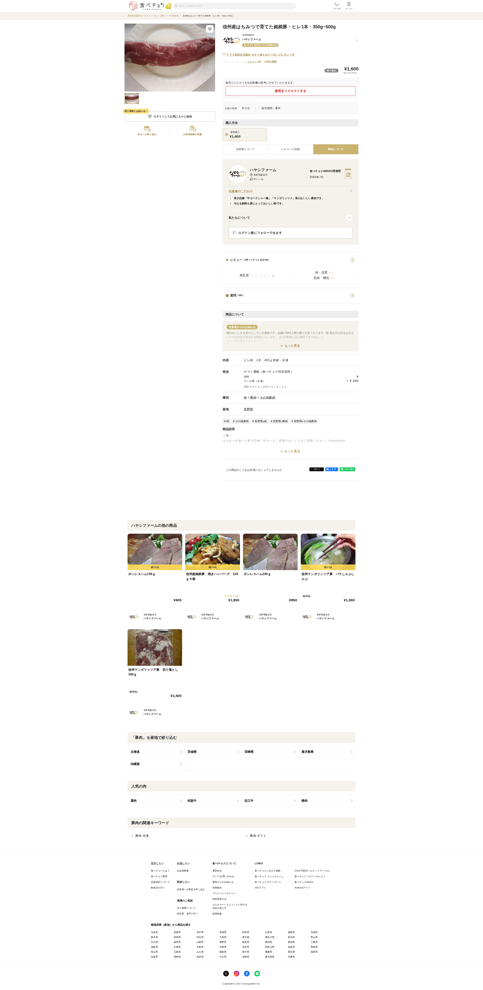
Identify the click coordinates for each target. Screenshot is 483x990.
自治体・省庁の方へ (187, 913)
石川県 (154, 942)
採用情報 (217, 913)
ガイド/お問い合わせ (223, 876)
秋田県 (245, 932)
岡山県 (154, 952)
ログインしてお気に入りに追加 (173, 116)
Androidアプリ (302, 887)
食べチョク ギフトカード (268, 882)
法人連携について (186, 908)
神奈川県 (270, 937)
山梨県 (200, 942)
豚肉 (253, 397)
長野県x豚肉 (280, 421)
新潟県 (291, 937)
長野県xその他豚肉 (305, 421)
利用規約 (217, 887)
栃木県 (154, 937)
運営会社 (217, 870)
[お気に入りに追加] (210, 29)
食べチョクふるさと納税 (267, 870)
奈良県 (245, 947)
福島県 (291, 932)
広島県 (177, 952)
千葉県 (222, 937)
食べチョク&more (304, 882)
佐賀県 (154, 956)
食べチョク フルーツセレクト (310, 876)
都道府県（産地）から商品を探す (171, 924)
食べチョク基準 (159, 876)
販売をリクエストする (290, 90)
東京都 (245, 937)
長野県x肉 (261, 421)
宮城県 (222, 932)
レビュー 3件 (254, 61)
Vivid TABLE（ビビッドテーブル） (313, 870)
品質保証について (160, 882)
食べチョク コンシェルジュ (269, 876)
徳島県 (222, 952)
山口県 (200, 952)
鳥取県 (291, 947)
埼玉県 (200, 937)
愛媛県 (268, 952)
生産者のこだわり (241, 191)
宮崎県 (245, 956)
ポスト (317, 469)
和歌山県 (270, 947)
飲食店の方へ (158, 887)
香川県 (245, 952)
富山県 (314, 937)
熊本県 (200, 956)
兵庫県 (222, 947)
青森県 (177, 932)
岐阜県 (245, 942)
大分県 (222, 956)
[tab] (290, 149)
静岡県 (268, 942)
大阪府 (200, 947)
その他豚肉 (267, 397)
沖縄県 (291, 956)
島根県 (314, 947)
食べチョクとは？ (160, 870)
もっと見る (292, 345)
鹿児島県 (270, 956)
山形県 (268, 932)
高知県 (291, 952)
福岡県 (314, 952)
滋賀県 (154, 947)
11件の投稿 (270, 61)
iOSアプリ (260, 887)
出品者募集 (183, 870)
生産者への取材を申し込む (191, 889)
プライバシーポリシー (224, 893)
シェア (333, 469)
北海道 (154, 932)
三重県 (314, 942)
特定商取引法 (219, 899)
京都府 (177, 947)
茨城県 (314, 932)
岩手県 (200, 932)
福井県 (177, 942)
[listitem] (156, 752)
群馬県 (177, 937)
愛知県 (291, 942)
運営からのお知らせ (223, 882)
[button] (290, 270)
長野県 (248, 409)
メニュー (349, 9)
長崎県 (177, 956)
